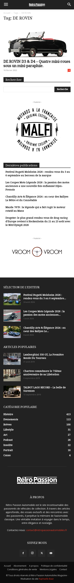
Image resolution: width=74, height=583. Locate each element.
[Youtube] (50, 553)
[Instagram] (32, 553)
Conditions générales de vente (22, 569)
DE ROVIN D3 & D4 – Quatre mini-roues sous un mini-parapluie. (36, 63)
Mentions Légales (48, 569)
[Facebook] (23, 553)
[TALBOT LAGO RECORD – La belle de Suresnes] (12, 392)
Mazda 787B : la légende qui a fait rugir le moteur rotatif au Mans (35, 209)
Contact (63, 569)
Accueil (6, 12)
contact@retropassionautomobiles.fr (46, 530)
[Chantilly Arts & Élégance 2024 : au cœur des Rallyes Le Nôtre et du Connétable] (12, 332)
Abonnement (20, 565)
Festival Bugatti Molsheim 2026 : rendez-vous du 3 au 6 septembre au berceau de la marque (38, 173)
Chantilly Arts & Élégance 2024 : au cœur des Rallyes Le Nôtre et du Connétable (37, 198)
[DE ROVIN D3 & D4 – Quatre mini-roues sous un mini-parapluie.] (37, 40)
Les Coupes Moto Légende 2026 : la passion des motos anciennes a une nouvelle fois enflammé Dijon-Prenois (37, 186)
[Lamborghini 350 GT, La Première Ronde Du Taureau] (12, 359)
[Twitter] (41, 553)
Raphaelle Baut (46, 578)
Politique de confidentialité (54, 565)
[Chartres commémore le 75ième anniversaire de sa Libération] (12, 375)
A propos (33, 565)
